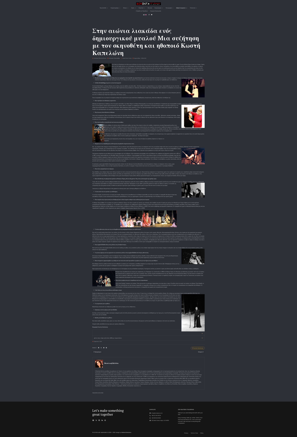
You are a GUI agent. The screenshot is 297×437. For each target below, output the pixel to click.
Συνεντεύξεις (117, 58)
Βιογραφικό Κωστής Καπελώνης (100, 327)
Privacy (186, 433)
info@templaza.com (157, 413)
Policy (201, 433)
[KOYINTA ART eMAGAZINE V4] (148, 3)
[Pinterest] (106, 348)
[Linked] (102, 420)
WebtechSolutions (126, 432)
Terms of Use (194, 433)
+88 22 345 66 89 (156, 415)
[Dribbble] (105, 420)
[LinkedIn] (103, 348)
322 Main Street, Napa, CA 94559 (160, 420)
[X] (101, 348)
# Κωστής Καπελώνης (197, 348)
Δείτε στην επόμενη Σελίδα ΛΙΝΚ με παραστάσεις (108, 338)
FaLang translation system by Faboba (97, 392)
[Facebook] (98, 348)
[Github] (99, 420)
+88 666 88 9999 (156, 418)
